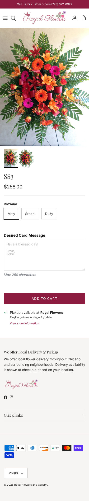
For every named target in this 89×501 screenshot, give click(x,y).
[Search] (15, 18)
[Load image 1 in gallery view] (44, 87)
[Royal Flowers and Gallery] (44, 18)
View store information (24, 323)
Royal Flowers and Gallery (30, 484)
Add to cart (44, 298)
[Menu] (5, 18)
